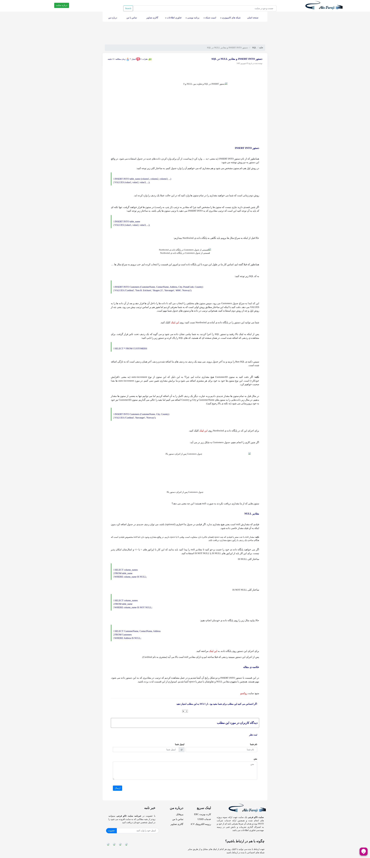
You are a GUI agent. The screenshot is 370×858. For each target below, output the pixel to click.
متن (255, 759)
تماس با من (131, 17)
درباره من (112, 17)
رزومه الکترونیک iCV (201, 824)
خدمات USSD (204, 819)
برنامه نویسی (193, 17)
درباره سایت (61, 5)
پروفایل (179, 814)
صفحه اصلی (252, 17)
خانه (261, 47)
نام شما (253, 744)
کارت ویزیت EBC (202, 814)
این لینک (175, 322)
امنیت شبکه (210, 17)
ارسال (117, 788)
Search (128, 8)
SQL (254, 47)
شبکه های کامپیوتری (231, 17)
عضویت (111, 830)
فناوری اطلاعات (173, 17)
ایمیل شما (179, 744)
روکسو (243, 693)
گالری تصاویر (151, 17)
